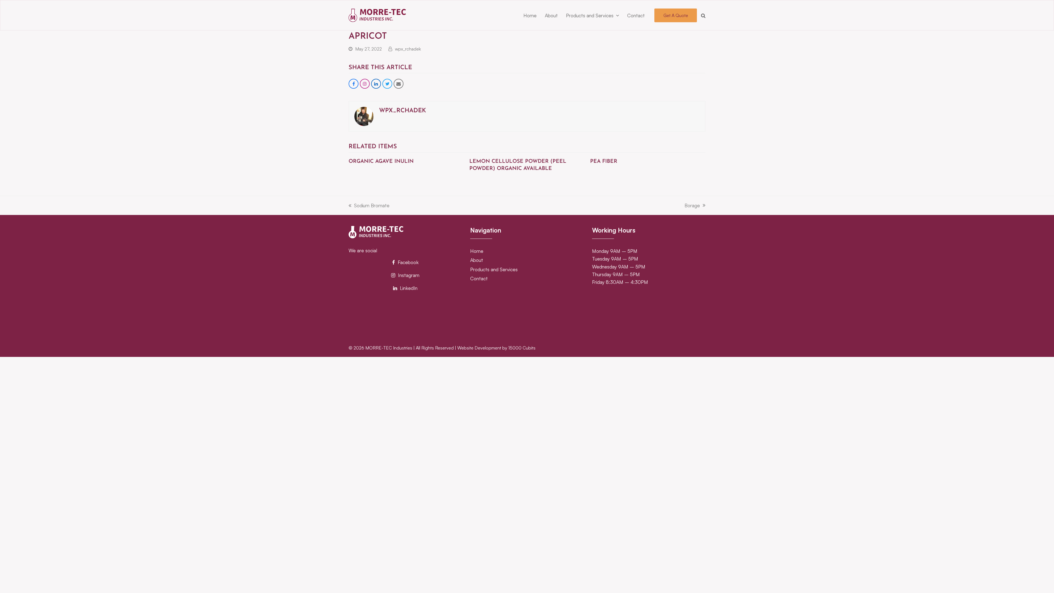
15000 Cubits (522, 348)
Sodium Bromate (369, 205)
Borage (692, 205)
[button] (703, 15)
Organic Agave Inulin (381, 161)
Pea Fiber (603, 161)
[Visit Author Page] (364, 116)
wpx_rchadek (408, 49)
